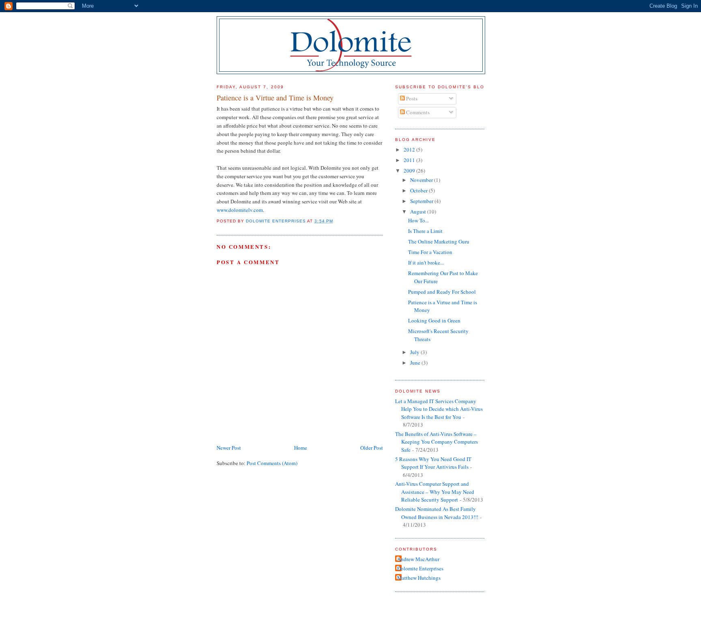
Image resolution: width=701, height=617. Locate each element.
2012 (410, 149)
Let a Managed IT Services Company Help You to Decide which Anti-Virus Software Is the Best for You (439, 409)
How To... (418, 220)
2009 (410, 170)
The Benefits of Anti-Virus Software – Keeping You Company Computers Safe (436, 441)
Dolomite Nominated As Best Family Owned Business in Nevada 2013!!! (436, 513)
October (419, 190)
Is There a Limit (425, 231)
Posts (411, 98)
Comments (417, 112)
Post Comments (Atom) (272, 463)
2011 (410, 160)
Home (300, 447)
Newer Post (229, 447)
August (418, 211)
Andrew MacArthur (418, 559)
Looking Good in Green (434, 320)
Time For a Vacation (430, 252)
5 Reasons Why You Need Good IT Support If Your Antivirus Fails (433, 463)
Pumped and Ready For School (442, 291)
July (415, 352)
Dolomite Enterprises (420, 568)
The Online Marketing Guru (438, 241)
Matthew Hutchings (419, 577)
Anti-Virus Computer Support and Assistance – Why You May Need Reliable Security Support (434, 491)
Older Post (371, 447)
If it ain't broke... (426, 262)
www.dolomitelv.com (240, 209)
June (415, 362)
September (422, 201)
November (422, 180)
